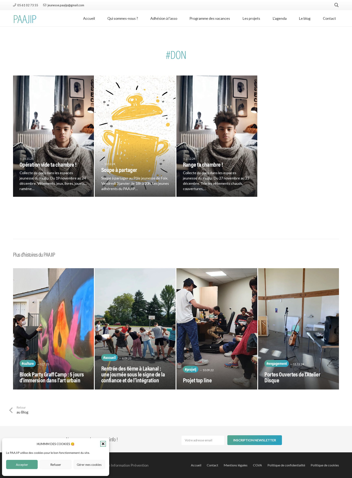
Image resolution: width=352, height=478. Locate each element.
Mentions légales (236, 465)
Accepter (22, 464)
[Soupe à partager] (135, 136)
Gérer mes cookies (89, 464)
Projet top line (197, 380)
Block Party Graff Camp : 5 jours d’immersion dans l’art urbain (52, 377)
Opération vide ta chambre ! (48, 164)
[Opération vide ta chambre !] (53, 136)
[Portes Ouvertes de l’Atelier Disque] (298, 328)
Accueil (196, 465)
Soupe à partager (119, 169)
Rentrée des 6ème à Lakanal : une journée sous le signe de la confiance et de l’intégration (133, 374)
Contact (212, 465)
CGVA (257, 465)
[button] (103, 444)
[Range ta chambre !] (216, 136)
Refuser (55, 464)
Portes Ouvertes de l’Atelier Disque (292, 377)
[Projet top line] (216, 328)
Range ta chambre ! (203, 164)
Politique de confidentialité (286, 465)
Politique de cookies (325, 465)
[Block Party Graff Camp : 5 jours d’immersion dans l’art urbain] (53, 328)
